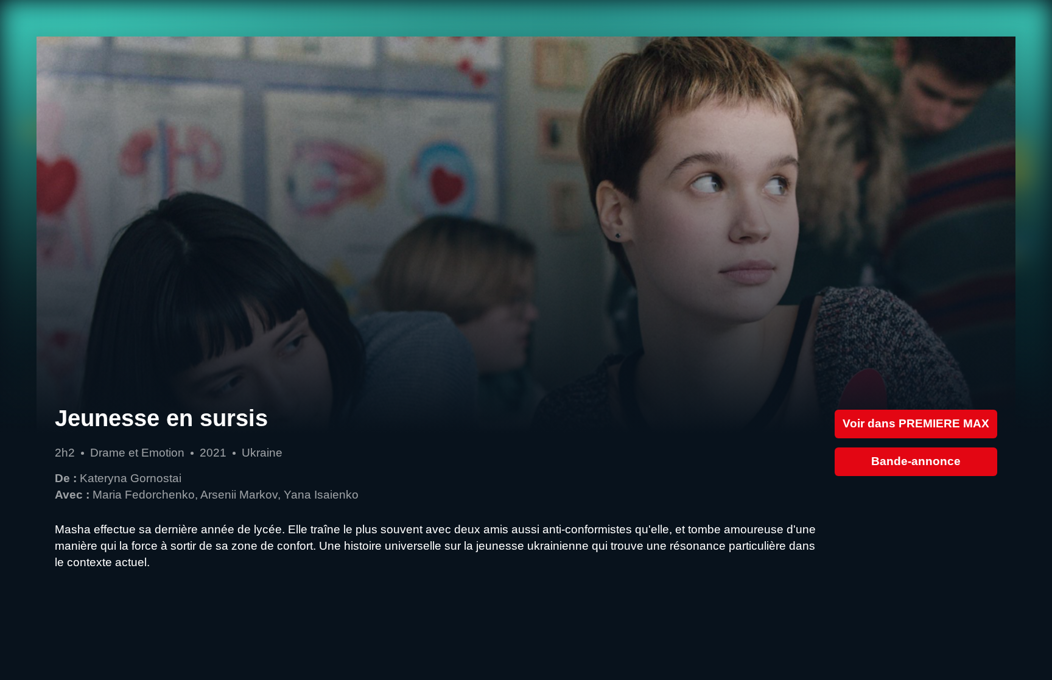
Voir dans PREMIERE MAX (916, 423)
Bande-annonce (916, 461)
